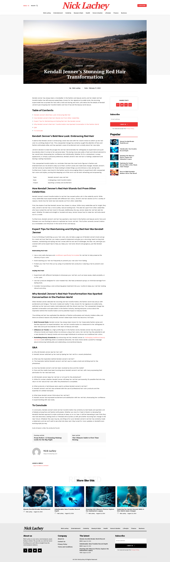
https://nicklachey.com (50, 453)
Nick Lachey (76, 88)
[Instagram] (30, 550)
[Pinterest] (126, 105)
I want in (123, 124)
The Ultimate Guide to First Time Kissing (85, 439)
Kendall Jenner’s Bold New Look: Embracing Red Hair (52, 115)
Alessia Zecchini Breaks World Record (127, 142)
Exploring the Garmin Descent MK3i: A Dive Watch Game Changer (128, 164)
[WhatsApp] (130, 105)
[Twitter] (122, 105)
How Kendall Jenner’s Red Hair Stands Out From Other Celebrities (56, 118)
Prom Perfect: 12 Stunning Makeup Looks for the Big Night (48, 439)
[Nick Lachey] (36, 452)
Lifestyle (90, 66)
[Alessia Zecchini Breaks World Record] (114, 142)
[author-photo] (24, 512)
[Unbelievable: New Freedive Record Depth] (114, 150)
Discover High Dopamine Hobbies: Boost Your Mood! (128, 172)
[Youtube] (40, 550)
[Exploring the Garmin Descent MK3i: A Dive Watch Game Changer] (114, 165)
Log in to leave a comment (40, 465)
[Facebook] (118, 105)
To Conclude (38, 130)
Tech (81, 552)
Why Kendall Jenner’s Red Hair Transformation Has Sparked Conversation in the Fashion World (66, 124)
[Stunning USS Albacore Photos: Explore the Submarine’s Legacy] (114, 157)
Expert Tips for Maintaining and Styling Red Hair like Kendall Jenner (57, 121)
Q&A (35, 127)
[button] (34, 5)
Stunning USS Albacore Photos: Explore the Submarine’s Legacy (127, 157)
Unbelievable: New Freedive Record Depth (67, 510)
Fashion (79, 66)
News (81, 541)
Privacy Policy (130, 128)
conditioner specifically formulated (67, 255)
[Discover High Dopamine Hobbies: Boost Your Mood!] (114, 172)
